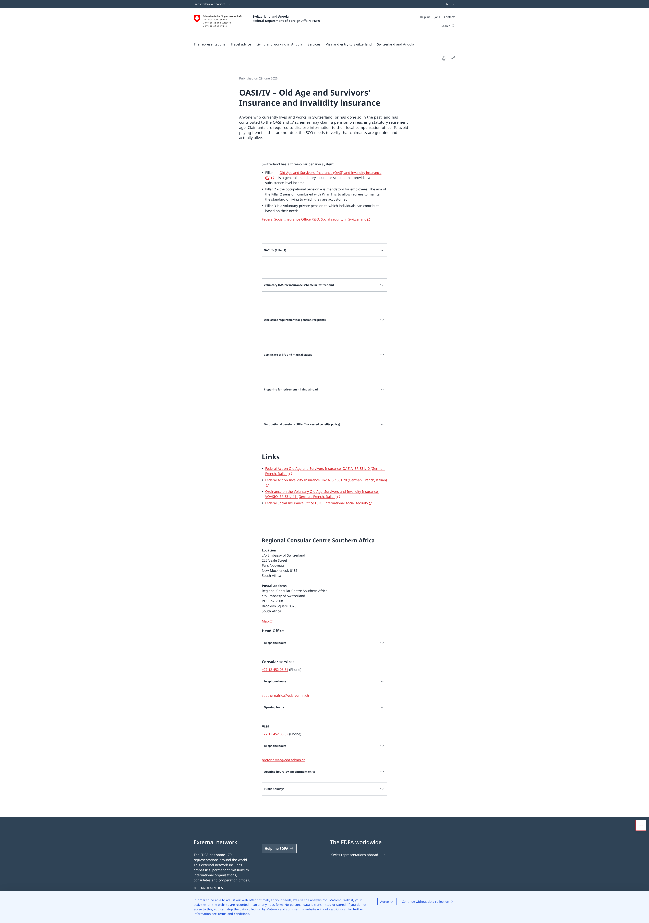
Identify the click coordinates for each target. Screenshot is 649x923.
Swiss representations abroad (354, 854)
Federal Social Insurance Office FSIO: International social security (316, 503)
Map (265, 621)
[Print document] (444, 58)
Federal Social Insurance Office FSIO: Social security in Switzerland (314, 219)
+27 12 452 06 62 (275, 734)
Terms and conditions (233, 914)
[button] (209, 44)
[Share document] (453, 58)
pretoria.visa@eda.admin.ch (283, 760)
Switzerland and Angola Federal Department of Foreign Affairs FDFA (286, 18)
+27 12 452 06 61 (275, 669)
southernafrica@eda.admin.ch (285, 695)
